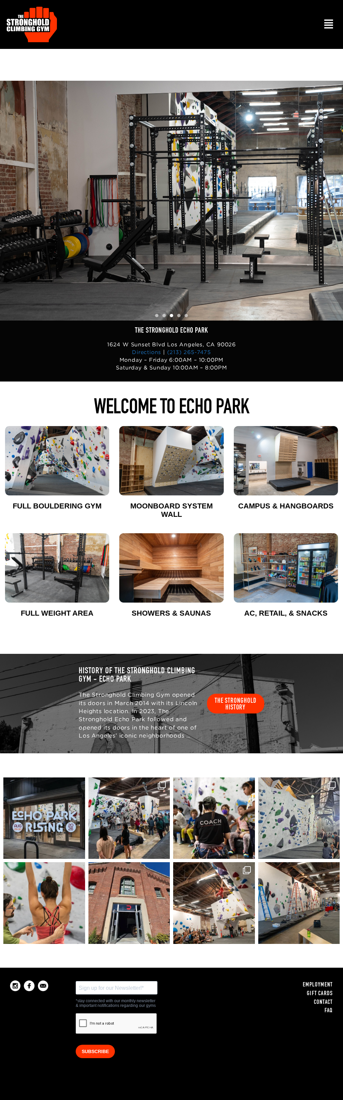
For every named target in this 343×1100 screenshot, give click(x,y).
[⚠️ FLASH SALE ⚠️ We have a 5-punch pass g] (129, 818)
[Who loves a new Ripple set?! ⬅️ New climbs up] (299, 818)
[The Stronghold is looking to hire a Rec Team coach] (214, 818)
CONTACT (323, 1003)
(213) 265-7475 (189, 352)
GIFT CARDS (320, 994)
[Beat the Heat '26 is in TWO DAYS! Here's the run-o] (299, 903)
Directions (146, 352)
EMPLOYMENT (318, 985)
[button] (328, 24)
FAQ (329, 1011)
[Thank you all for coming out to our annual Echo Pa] (214, 903)
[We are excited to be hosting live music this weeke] (44, 818)
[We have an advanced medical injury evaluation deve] (44, 903)
